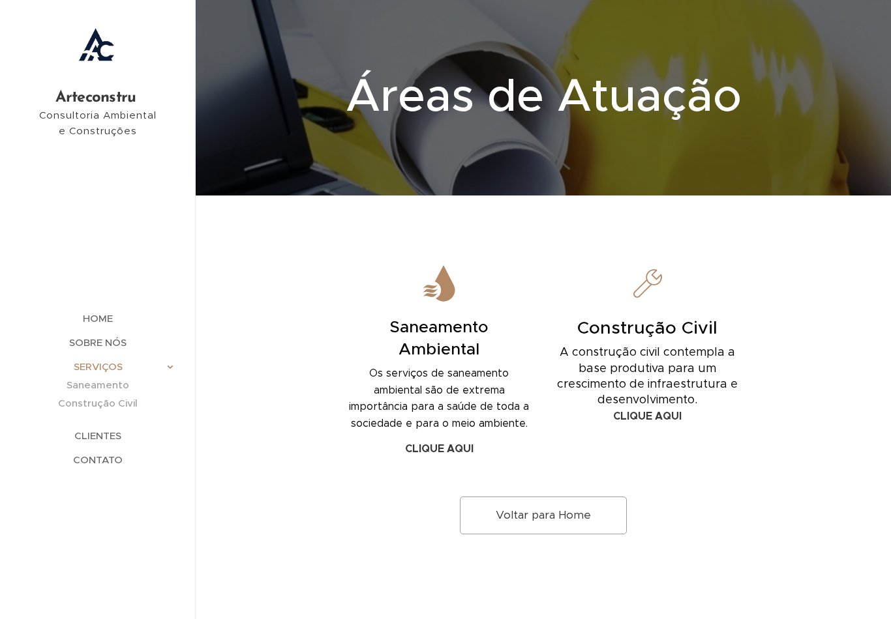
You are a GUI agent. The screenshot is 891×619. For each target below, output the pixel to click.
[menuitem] (98, 318)
